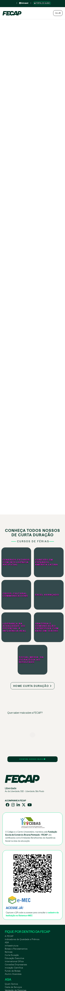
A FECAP (9, 936)
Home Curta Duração (31, 685)
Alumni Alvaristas (13, 974)
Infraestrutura (11, 945)
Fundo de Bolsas (13, 971)
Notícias (8, 952)
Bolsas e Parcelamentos (16, 949)
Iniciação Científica (14, 968)
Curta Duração (12, 955)
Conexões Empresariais (16, 964)
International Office (14, 961)
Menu (57, 13)
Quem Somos (11, 984)
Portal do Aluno (43, 3)
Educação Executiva (14, 958)
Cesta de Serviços (13, 987)
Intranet (24, 3)
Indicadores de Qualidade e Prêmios (22, 939)
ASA (7, 942)
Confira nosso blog (31, 759)
